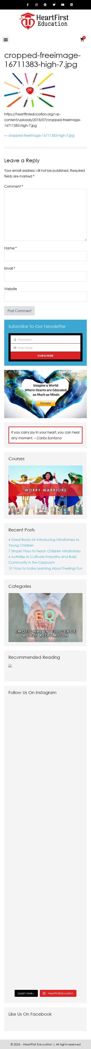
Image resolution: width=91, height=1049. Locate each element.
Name (10, 248)
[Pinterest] (45, 4)
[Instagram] (36, 4)
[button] (5, 39)
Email (9, 268)
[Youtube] (62, 4)
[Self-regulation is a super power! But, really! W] (45, 736)
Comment (13, 186)
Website (10, 288)
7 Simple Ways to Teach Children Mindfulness (44, 551)
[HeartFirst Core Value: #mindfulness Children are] (45, 880)
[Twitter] (54, 4)
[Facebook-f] (28, 4)
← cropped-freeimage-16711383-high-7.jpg (39, 135)
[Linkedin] (71, 4)
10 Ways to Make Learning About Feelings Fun (45, 568)
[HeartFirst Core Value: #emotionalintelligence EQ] (45, 808)
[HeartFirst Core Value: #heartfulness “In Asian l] (45, 952)
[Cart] (82, 39)
